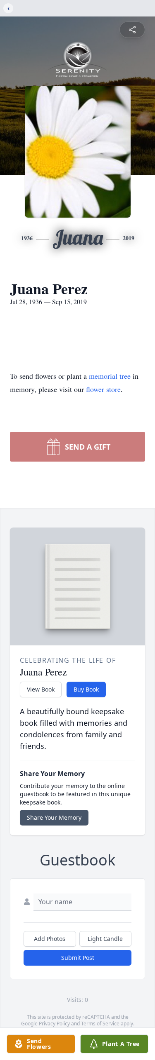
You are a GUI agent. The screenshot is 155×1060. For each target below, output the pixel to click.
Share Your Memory (54, 817)
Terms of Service (100, 1023)
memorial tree (110, 376)
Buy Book (86, 689)
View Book (41, 689)
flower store (103, 389)
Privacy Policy (54, 1023)
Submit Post (77, 958)
